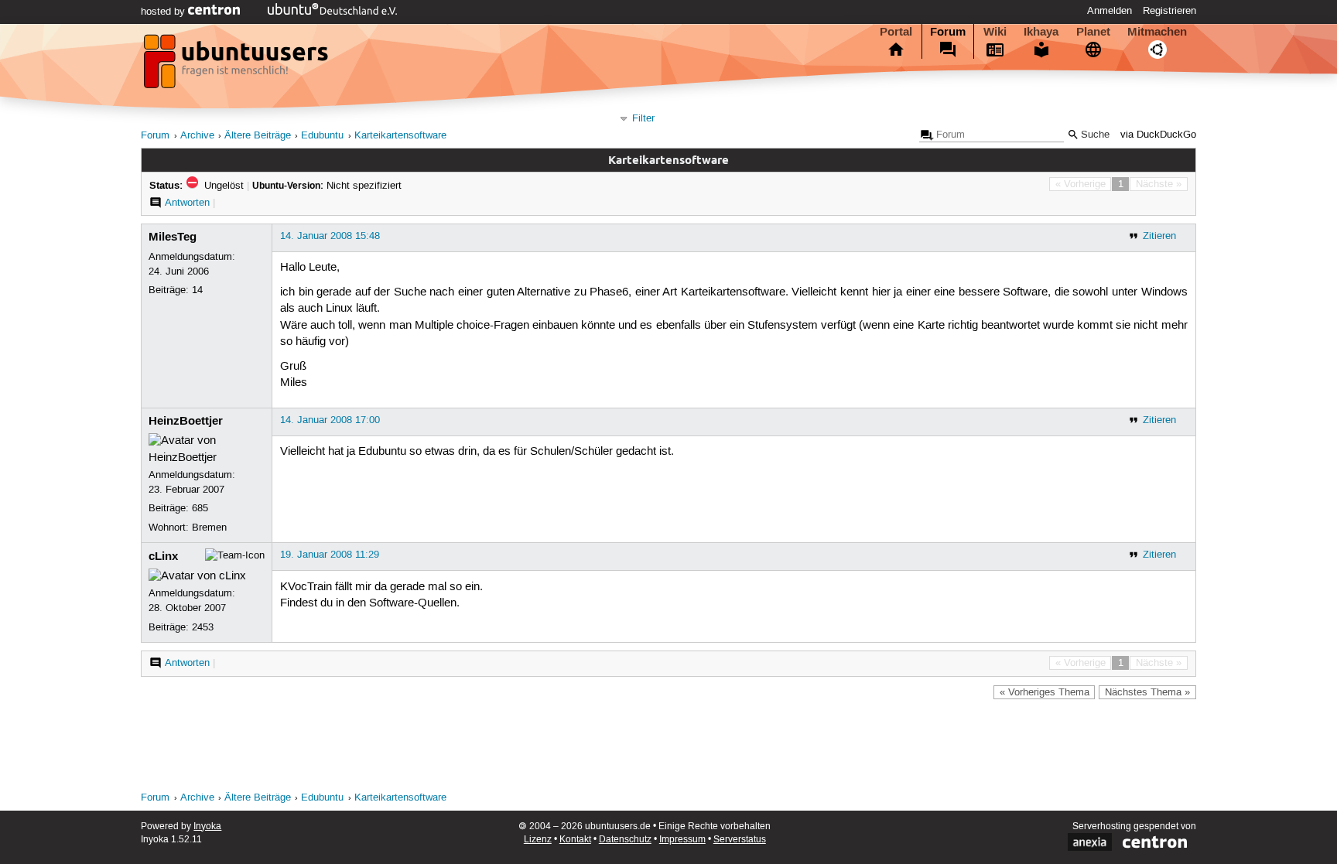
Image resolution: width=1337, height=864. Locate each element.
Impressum (682, 839)
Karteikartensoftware (400, 136)
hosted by (164, 11)
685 (200, 508)
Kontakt (575, 839)
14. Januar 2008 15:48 (330, 236)
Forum (948, 31)
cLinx (163, 556)
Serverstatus (739, 839)
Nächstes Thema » (1147, 692)
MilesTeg (173, 236)
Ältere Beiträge (257, 136)
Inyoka (207, 826)
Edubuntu (322, 136)
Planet (1093, 31)
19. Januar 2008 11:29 (329, 554)
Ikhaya (1041, 31)
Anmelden (1109, 11)
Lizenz (538, 839)
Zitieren (1159, 236)
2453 (203, 627)
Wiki (995, 31)
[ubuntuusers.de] (237, 66)
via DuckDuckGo (1158, 135)
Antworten (187, 202)
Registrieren (1169, 11)
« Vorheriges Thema (1044, 692)
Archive (197, 136)
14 (197, 290)
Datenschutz (625, 839)
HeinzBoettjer (186, 421)
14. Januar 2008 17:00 (330, 420)
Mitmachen (1157, 31)
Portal (896, 31)
